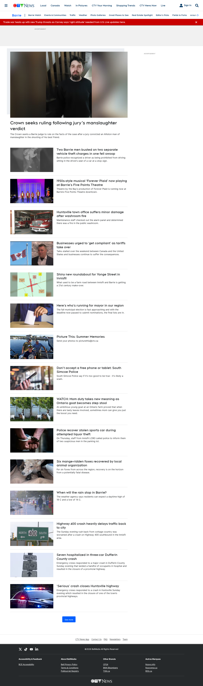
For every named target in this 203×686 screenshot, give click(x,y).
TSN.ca (106, 671)
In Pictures (81, 5)
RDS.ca (148, 671)
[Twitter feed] (20, 649)
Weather (83, 15)
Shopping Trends (125, 5)
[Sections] (6, 5)
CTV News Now (148, 5)
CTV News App (82, 639)
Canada (55, 5)
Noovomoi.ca (151, 668)
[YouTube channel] (31, 649)
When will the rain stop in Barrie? (81, 492)
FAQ (105, 639)
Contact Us (96, 639)
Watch (67, 5)
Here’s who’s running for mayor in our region (90, 305)
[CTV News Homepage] (23, 5)
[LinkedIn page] (37, 649)
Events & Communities (55, 15)
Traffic (73, 15)
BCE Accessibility (26, 664)
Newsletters (115, 639)
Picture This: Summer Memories (81, 336)
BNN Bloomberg (110, 668)
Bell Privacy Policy (69, 664)
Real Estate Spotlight (142, 15)
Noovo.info (150, 664)
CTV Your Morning (102, 5)
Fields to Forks (179, 15)
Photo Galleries (98, 15)
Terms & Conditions (69, 668)
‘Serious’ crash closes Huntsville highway (88, 586)
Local (43, 5)
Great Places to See (119, 15)
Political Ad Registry (70, 671)
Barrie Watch (34, 15)
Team (125, 639)
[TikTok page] (25, 649)
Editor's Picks (162, 15)
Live (163, 5)
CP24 (105, 664)
